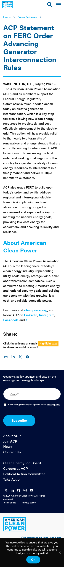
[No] (59, 552)
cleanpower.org (35, 310)
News (7, 446)
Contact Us (12, 452)
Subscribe (19, 420)
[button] (58, 4)
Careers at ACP (15, 468)
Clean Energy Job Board (22, 463)
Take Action (12, 479)
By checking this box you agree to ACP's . (34, 404)
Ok (33, 559)
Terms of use (9, 502)
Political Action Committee (24, 474)
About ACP (12, 435)
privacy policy (53, 404)
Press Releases (27, 17)
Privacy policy (29, 502)
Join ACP (10, 441)
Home (7, 17)
